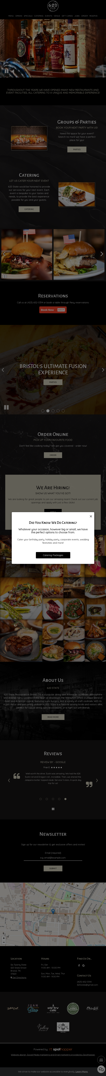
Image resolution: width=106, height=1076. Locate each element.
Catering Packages (53, 555)
